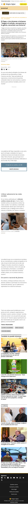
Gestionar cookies (14, 502)
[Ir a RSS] (2, 480)
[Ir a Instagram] (8, 477)
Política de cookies (14, 491)
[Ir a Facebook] (2, 477)
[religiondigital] (14, 499)
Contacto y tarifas (14, 487)
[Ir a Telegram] (23, 477)
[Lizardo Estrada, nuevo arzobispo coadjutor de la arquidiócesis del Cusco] (14, 414)
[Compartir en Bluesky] (6, 69)
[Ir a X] (5, 477)
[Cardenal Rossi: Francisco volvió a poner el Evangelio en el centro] (14, 434)
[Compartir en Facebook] (2, 69)
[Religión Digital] (9, 4)
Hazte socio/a (23, 4)
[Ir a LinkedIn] (11, 477)
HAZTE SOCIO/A (14, 169)
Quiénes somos (14, 484)
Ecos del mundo (6, 331)
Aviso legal (14, 489)
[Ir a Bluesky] (17, 477)
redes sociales (19, 327)
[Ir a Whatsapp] (20, 477)
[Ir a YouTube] (14, 477)
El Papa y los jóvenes (7, 327)
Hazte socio (14, 494)
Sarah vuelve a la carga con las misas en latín (17, 13)
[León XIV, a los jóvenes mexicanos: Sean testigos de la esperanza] (14, 366)
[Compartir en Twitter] (4, 69)
